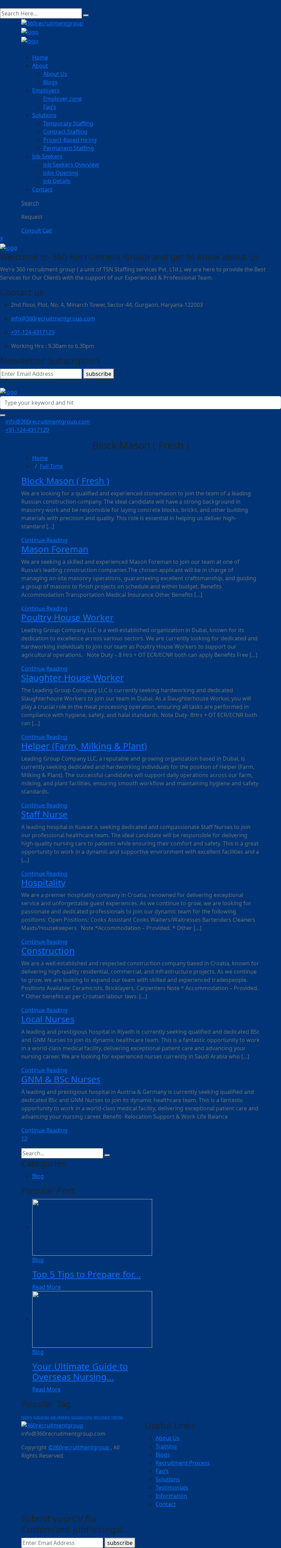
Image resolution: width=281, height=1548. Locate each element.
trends (117, 1417)
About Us (55, 74)
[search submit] (86, 15)
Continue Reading (44, 540)
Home (40, 57)
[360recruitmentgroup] (29, 31)
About (40, 65)
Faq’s (49, 107)
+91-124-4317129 (32, 332)
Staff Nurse (44, 814)
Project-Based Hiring (70, 140)
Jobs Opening (60, 173)
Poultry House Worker (67, 618)
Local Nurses (47, 1019)
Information (171, 1496)
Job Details (57, 181)
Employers (46, 90)
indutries (41, 1417)
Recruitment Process (183, 1463)
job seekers (60, 1417)
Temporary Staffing (68, 123)
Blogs (50, 82)
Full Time (51, 466)
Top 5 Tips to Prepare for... (86, 1274)
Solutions (44, 115)
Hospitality (43, 883)
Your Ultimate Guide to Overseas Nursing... (80, 1371)
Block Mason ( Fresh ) (65, 481)
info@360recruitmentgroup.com (53, 318)
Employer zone (62, 98)
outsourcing (81, 1417)
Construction (48, 951)
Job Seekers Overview (71, 164)
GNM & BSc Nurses (60, 1079)
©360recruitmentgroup (79, 1447)
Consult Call (36, 230)
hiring (26, 1417)
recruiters (102, 1417)
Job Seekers (47, 156)
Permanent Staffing (68, 148)
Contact (42, 189)
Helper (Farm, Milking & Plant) (84, 746)
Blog (38, 1176)
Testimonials (172, 1487)
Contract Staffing (65, 131)
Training (166, 1446)
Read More (46, 1287)
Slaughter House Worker (72, 678)
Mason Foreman (54, 549)
